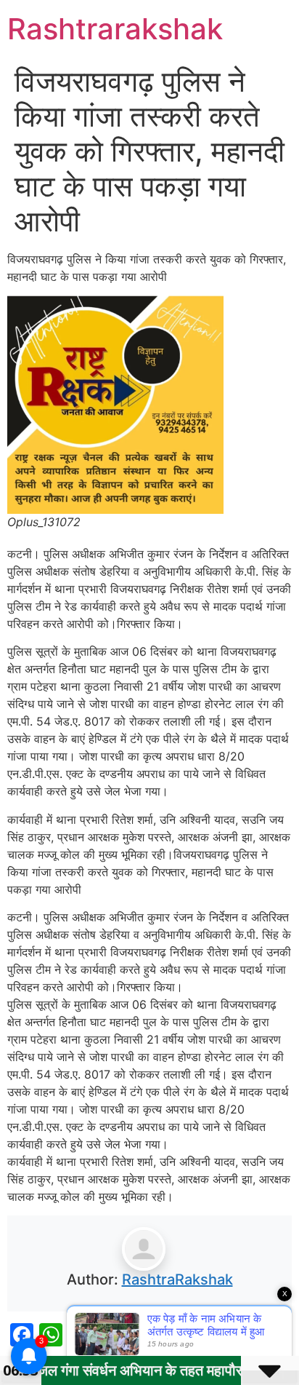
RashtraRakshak (177, 1279)
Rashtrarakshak (115, 29)
